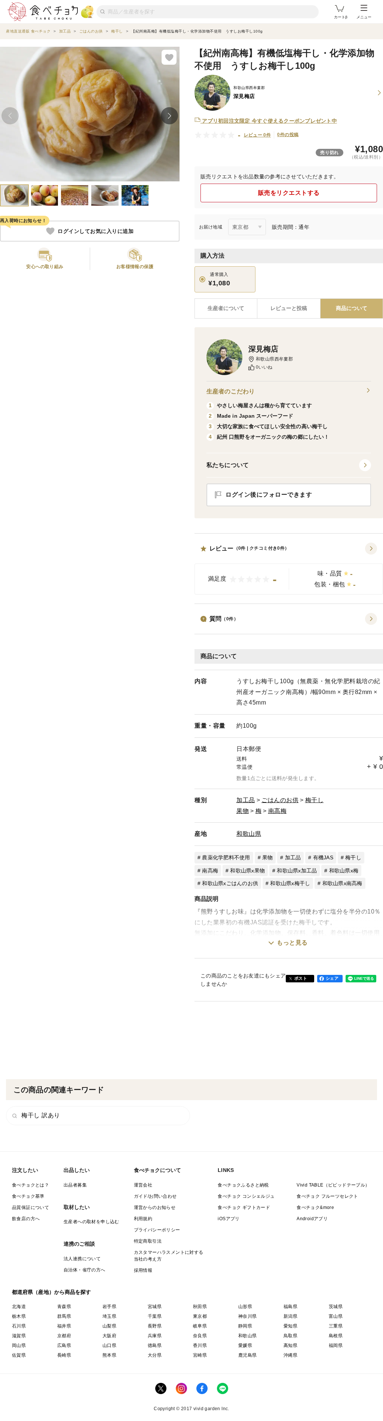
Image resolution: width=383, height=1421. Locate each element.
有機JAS (323, 857)
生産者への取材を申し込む (91, 1221)
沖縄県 (290, 1355)
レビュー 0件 (257, 135)
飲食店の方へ (26, 1218)
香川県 (200, 1345)
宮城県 (155, 1306)
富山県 (336, 1316)
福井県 (64, 1326)
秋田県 (200, 1306)
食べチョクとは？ (30, 1185)
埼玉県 (109, 1316)
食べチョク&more (315, 1207)
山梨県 (109, 1326)
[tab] (288, 308)
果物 (242, 811)
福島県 (290, 1306)
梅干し (314, 800)
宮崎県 (200, 1355)
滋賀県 (19, 1335)
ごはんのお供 (279, 800)
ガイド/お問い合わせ (155, 1196)
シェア (332, 978)
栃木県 (19, 1316)
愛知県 (290, 1326)
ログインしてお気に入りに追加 (96, 231)
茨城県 (336, 1306)
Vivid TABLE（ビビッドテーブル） (333, 1185)
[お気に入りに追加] (169, 57)
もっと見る (292, 942)
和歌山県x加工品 (297, 871)
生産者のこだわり (230, 391)
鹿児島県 (247, 1355)
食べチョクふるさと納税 (243, 1185)
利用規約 (143, 1218)
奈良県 (200, 1335)
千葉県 (155, 1316)
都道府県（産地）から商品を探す (51, 1292)
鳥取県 (290, 1335)
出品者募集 (75, 1185)
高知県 (290, 1345)
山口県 (109, 1345)
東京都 (200, 1316)
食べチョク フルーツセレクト (327, 1196)
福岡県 (336, 1345)
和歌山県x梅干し (290, 883)
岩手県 (109, 1306)
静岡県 (245, 1326)
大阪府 (109, 1335)
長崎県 (64, 1355)
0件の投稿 (287, 134)
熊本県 (109, 1355)
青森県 (64, 1306)
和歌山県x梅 (344, 871)
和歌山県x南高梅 (342, 883)
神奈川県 (247, 1316)
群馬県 (64, 1316)
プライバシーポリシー (157, 1230)
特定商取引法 (148, 1241)
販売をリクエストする (289, 193)
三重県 (336, 1326)
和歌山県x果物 (247, 871)
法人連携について (82, 1258)
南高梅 (277, 811)
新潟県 (290, 1316)
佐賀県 (19, 1355)
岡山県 (19, 1345)
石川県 (19, 1326)
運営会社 (143, 1185)
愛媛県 (245, 1345)
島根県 (336, 1335)
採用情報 (143, 1270)
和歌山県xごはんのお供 (230, 883)
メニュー (363, 17)
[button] (288, 569)
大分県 (155, 1355)
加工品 (245, 800)
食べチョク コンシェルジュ (246, 1196)
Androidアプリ (312, 1218)
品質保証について (30, 1207)
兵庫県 (155, 1335)
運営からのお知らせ (155, 1207)
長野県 (155, 1326)
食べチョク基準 (28, 1196)
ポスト (300, 978)
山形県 (245, 1306)
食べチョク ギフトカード (244, 1207)
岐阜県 (200, 1326)
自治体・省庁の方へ (84, 1270)
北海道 (19, 1306)
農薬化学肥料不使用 (226, 857)
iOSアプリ (228, 1218)
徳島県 (155, 1345)
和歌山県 (248, 834)
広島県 (64, 1345)
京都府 (64, 1335)
